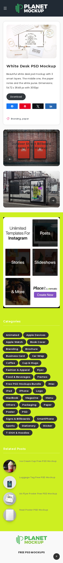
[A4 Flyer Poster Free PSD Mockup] (9, 498)
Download (16, 96)
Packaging (29, 404)
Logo (39, 390)
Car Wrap (38, 355)
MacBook (12, 397)
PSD (25, 411)
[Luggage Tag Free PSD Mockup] (9, 482)
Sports (10, 425)
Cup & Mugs (30, 362)
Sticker (47, 425)
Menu (49, 397)
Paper (48, 404)
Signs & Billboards (18, 418)
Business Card (15, 355)
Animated (12, 335)
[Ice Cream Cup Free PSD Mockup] (9, 466)
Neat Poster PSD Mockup (33, 510)
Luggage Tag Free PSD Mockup (37, 477)
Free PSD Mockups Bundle (23, 383)
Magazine (32, 397)
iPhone (24, 390)
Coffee (10, 362)
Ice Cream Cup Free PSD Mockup (38, 461)
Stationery (29, 425)
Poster (10, 411)
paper (25, 118)
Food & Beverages (18, 376)
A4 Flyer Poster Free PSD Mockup (38, 493)
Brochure (31, 348)
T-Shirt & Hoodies (17, 432)
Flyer (40, 369)
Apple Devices (35, 335)
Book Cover (38, 342)
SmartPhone (45, 418)
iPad (9, 390)
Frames (42, 376)
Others (10, 404)
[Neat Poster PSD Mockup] (9, 514)
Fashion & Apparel (18, 369)
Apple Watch (14, 342)
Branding (16, 118)
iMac (51, 383)
